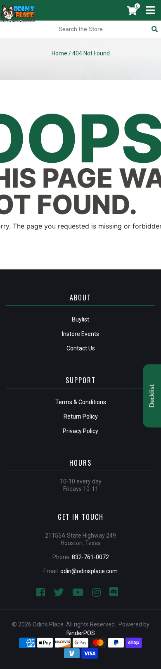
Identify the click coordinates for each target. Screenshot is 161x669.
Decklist (152, 395)
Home (59, 53)
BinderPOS (80, 633)
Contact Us (80, 348)
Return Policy (81, 416)
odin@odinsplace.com (89, 571)
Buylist (80, 319)
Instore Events (80, 334)
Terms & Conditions (80, 402)
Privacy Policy (80, 431)
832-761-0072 (90, 557)
